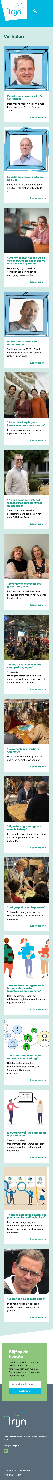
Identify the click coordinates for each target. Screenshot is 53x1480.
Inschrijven (25, 1391)
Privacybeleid (23, 1470)
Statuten (9, 1470)
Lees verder (37, 117)
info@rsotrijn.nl (11, 1446)
